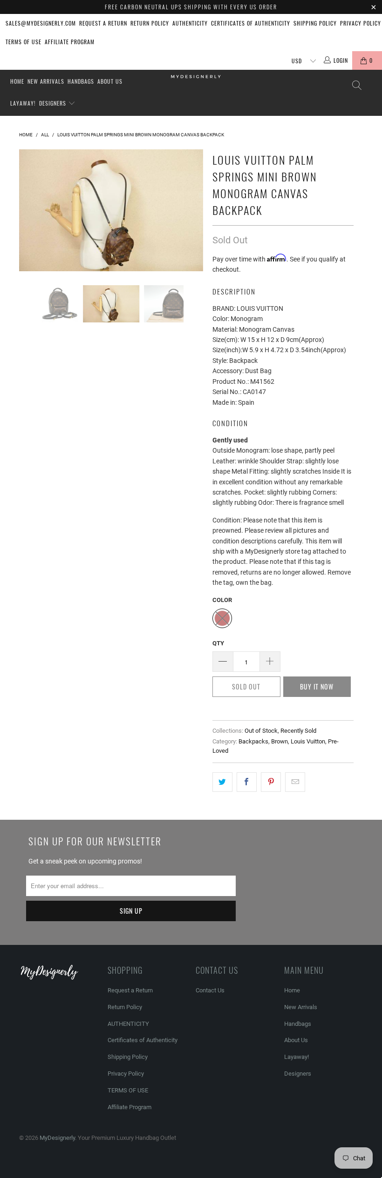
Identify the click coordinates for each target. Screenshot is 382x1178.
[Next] (194, 210)
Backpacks (253, 741)
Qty (218, 643)
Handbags (81, 81)
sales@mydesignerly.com (41, 23)
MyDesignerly (57, 1137)
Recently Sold (298, 730)
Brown (279, 741)
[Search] (356, 85)
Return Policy (149, 23)
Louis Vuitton (308, 741)
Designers (53, 103)
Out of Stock (261, 730)
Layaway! (23, 103)
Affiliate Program (70, 42)
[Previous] (29, 210)
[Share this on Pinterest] (271, 782)
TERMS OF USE (23, 42)
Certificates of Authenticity (250, 23)
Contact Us (210, 990)
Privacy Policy (360, 23)
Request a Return (103, 23)
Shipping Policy (315, 23)
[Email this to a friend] (295, 782)
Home (17, 81)
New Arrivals (45, 81)
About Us (110, 81)
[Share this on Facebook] (247, 782)
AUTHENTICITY (190, 23)
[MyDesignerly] (195, 76)
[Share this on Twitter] (222, 782)
